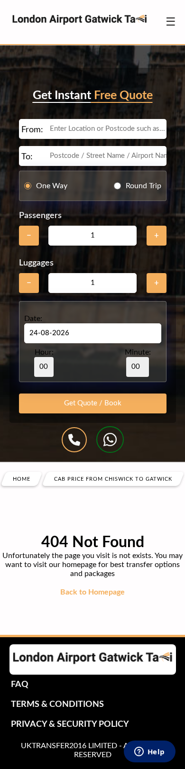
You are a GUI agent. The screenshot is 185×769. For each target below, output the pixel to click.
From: (32, 130)
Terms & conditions (57, 704)
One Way (51, 186)
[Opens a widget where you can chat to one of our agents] (149, 752)
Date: (33, 318)
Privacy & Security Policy (70, 724)
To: (27, 157)
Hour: (44, 352)
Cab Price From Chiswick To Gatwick (113, 479)
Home (21, 479)
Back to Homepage (92, 592)
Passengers (40, 215)
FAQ (19, 684)
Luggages (36, 263)
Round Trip (143, 186)
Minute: (138, 352)
